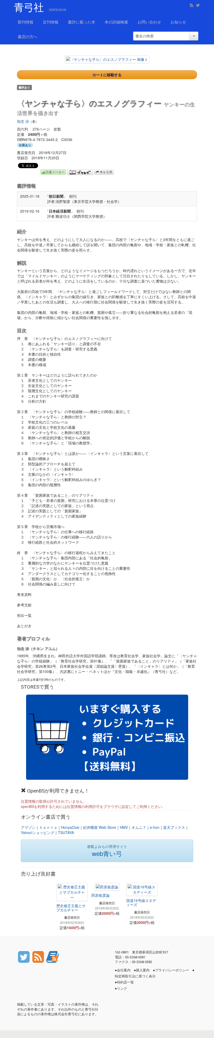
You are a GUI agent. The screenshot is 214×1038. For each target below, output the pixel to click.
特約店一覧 (125, 982)
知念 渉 (23, 121)
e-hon (154, 827)
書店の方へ (27, 36)
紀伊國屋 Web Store (99, 827)
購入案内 (143, 970)
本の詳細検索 (116, 22)
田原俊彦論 (100, 895)
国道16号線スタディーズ (141, 902)
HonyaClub (70, 827)
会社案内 (123, 970)
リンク (122, 988)
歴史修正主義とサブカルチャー (71, 907)
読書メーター (54, 171)
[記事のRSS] (38, 956)
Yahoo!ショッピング (37, 832)
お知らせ (178, 22)
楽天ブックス (174, 827)
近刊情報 (50, 22)
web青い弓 (107, 853)
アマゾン (28, 827)
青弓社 (29, 8)
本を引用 (105, 171)
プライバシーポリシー (172, 970)
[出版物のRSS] (52, 956)
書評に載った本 (81, 22)
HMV (124, 827)
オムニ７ (139, 827)
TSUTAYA (66, 832)
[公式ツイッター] (24, 956)
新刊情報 (25, 22)
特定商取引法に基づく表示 (135, 976)
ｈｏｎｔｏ (48, 827)
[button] (107, 59)
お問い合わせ (149, 22)
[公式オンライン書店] (107, 737)
